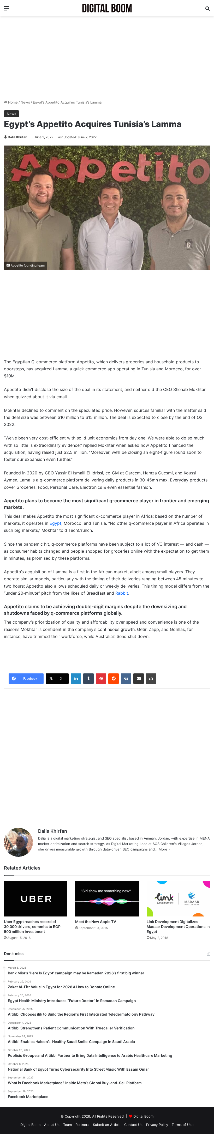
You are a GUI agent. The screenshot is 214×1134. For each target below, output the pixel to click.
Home (12, 102)
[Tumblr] (88, 678)
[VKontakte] (126, 678)
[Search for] (207, 10)
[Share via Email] (138, 678)
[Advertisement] (107, 57)
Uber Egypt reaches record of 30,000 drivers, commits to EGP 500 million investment (32, 926)
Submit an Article (107, 1125)
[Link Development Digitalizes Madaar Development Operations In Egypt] (178, 898)
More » (164, 849)
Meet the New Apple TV (95, 921)
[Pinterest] (101, 678)
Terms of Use (183, 1125)
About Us (52, 1125)
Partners (82, 1125)
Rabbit (121, 593)
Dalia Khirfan (17, 137)
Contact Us (133, 1125)
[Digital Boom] (107, 8)
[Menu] (6, 10)
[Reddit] (113, 678)
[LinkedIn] (76, 678)
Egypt (55, 523)
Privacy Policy (157, 1125)
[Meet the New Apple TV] (107, 898)
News (25, 102)
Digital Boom (143, 1116)
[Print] (151, 678)
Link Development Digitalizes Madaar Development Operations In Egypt (178, 926)
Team (67, 1125)
